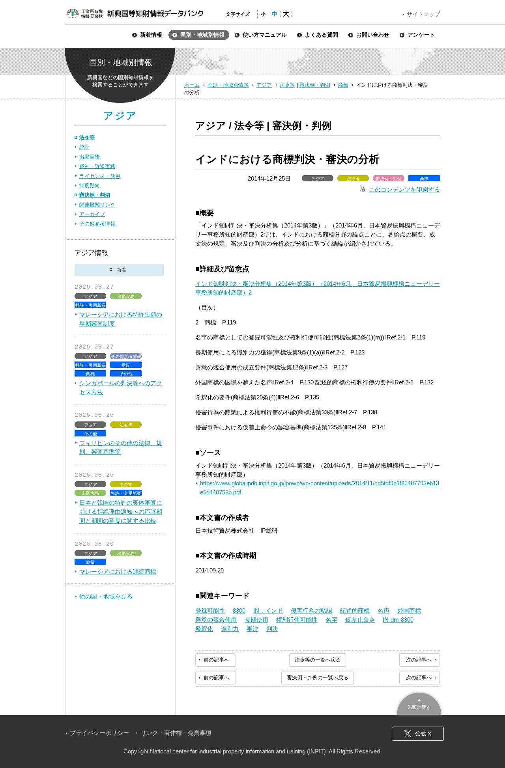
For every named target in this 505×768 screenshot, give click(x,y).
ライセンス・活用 (99, 176)
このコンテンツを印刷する (404, 189)
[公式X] (418, 734)
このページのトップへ (419, 703)
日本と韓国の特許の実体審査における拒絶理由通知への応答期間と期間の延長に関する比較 (120, 511)
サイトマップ (423, 14)
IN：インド (268, 610)
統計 (84, 147)
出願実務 (89, 157)
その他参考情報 (97, 224)
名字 (331, 619)
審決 (252, 628)
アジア (264, 85)
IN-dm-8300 (398, 619)
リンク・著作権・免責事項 (175, 732)
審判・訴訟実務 (97, 166)
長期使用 (256, 619)
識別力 (230, 628)
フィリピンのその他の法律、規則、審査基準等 (120, 447)
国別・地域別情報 (228, 85)
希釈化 (204, 628)
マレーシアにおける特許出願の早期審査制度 (120, 319)
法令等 (287, 85)
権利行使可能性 (297, 619)
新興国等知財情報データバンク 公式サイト (134, 13)
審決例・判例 (314, 85)
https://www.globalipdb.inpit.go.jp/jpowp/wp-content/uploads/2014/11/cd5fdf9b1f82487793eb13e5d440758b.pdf (319, 488)
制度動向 (89, 185)
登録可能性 (210, 610)
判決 (272, 628)
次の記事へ (419, 660)
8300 (239, 610)
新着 (119, 270)
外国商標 (409, 610)
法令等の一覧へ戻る (318, 660)
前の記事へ (216, 660)
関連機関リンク (97, 205)
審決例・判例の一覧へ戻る (317, 677)
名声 (383, 610)
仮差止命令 (360, 619)
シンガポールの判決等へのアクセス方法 (120, 387)
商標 (343, 85)
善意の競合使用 (216, 619)
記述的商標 (355, 610)
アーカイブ (92, 214)
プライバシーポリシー (99, 732)
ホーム (192, 85)
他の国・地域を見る (106, 596)
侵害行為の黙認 (311, 610)
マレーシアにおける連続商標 (117, 571)
